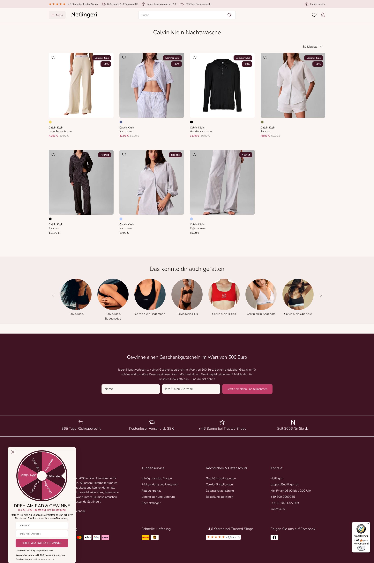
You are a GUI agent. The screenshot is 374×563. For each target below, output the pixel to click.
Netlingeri (277, 478)
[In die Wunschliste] (53, 57)
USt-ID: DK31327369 (285, 503)
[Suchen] (229, 15)
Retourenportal (151, 491)
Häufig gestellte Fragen (156, 478)
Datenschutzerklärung (220, 491)
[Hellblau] (121, 218)
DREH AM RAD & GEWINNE (41, 543)
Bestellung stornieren (219, 497)
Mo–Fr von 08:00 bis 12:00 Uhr (291, 491)
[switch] (361, 548)
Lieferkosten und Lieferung (158, 497)
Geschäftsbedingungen (221, 478)
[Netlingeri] (84, 15)
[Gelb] (50, 122)
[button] (187, 15)
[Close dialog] (12, 452)
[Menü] (367, 524)
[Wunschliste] (314, 15)
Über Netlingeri (151, 503)
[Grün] (262, 122)
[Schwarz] (191, 122)
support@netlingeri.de (285, 484)
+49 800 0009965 (283, 497)
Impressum (278, 509)
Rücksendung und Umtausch (159, 484)
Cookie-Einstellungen (219, 484)
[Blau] (121, 122)
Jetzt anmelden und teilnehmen (247, 389)
